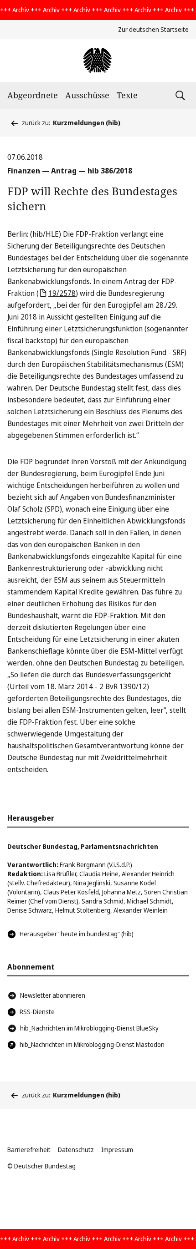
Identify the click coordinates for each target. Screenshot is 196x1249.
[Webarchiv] (98, 60)
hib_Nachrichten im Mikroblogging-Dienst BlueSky (89, 1028)
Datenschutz (76, 1149)
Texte (127, 95)
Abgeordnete (32, 95)
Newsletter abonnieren (52, 995)
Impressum (117, 1149)
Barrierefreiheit (29, 1149)
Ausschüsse (87, 95)
